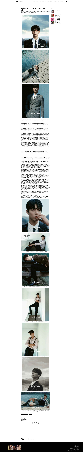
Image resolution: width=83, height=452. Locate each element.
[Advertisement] (35, 429)
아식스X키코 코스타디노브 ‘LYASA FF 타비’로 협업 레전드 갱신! (58, 22)
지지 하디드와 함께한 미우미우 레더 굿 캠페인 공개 (58, 15)
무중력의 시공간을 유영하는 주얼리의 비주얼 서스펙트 (57, 19)
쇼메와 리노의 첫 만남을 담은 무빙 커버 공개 (58, 11)
